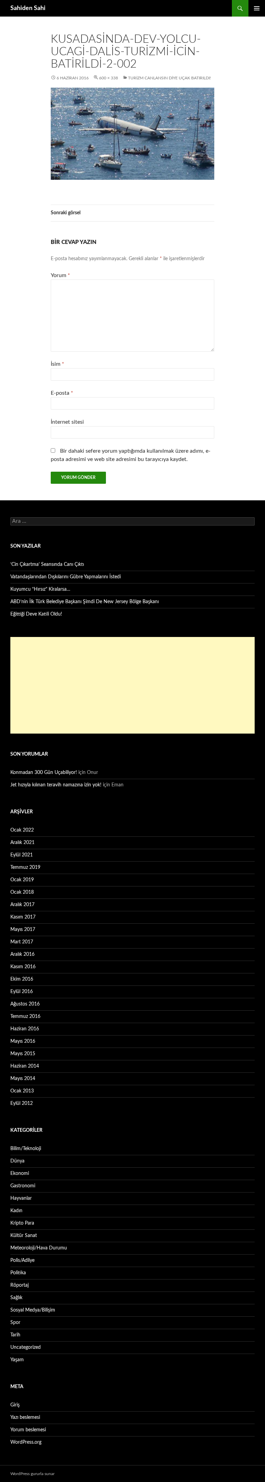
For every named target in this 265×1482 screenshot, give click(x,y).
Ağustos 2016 (25, 1004)
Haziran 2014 (24, 1066)
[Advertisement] (132, 685)
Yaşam (17, 1359)
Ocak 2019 (22, 879)
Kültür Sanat (23, 1235)
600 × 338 (108, 78)
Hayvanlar (21, 1198)
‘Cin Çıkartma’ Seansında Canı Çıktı (47, 564)
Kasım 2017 (23, 917)
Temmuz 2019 (25, 867)
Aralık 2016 (22, 954)
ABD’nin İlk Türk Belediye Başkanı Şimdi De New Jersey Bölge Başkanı (84, 601)
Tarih (15, 1335)
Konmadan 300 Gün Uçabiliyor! (43, 772)
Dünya (17, 1161)
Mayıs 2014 (22, 1078)
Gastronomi (22, 1186)
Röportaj (19, 1285)
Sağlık (16, 1297)
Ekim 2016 (21, 979)
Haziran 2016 (24, 1029)
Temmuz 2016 (25, 1016)
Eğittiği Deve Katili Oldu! (36, 614)
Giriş (15, 1405)
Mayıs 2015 (22, 1053)
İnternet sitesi (67, 422)
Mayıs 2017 (22, 929)
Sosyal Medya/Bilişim (32, 1310)
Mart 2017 (21, 942)
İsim (57, 364)
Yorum (60, 275)
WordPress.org (25, 1442)
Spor (15, 1322)
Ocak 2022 (22, 830)
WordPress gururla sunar (32, 1474)
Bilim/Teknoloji (25, 1148)
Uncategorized (25, 1347)
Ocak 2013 (22, 1091)
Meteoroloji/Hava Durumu (38, 1248)
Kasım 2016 (23, 966)
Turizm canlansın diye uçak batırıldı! (169, 78)
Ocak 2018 (22, 892)
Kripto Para (22, 1223)
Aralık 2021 (22, 842)
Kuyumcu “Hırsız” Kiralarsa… (40, 589)
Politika (18, 1272)
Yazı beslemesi (25, 1417)
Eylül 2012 (21, 1103)
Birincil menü (256, 8)
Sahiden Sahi (28, 8)
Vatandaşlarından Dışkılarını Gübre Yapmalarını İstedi (65, 577)
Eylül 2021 (21, 855)
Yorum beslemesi (28, 1429)
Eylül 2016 (21, 991)
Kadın (16, 1210)
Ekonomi (19, 1173)
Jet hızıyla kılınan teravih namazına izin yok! (55, 785)
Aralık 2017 (22, 904)
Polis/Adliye (22, 1260)
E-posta (62, 393)
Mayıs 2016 (22, 1041)
